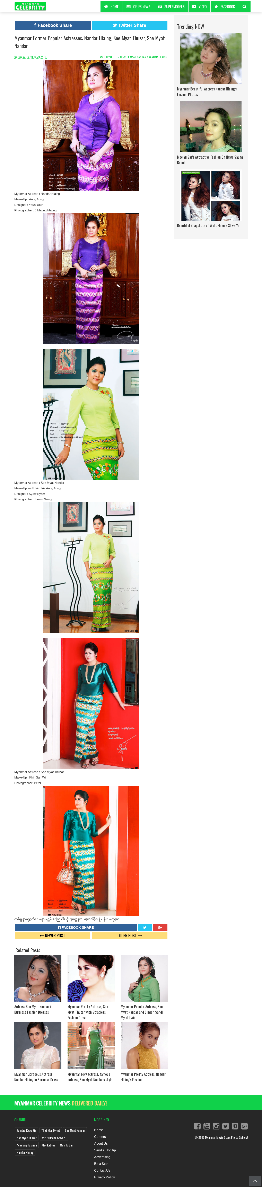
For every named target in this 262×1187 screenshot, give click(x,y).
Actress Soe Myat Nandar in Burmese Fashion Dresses (33, 1009)
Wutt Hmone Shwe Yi (54, 1137)
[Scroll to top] (255, 1181)
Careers (100, 1136)
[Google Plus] (160, 927)
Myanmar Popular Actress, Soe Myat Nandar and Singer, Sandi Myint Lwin (142, 1012)
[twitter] (145, 927)
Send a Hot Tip (105, 1150)
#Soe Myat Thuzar (111, 57)
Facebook (228, 6)
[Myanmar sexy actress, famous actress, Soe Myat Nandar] (91, 1045)
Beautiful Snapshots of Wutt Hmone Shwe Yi (208, 225)
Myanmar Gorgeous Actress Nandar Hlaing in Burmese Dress (36, 1076)
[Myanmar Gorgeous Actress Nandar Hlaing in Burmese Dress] (37, 1045)
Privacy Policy (104, 1177)
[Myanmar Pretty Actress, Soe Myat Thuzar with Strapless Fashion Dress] (91, 978)
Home (98, 1130)
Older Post (127, 935)
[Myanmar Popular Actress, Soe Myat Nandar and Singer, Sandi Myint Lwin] (144, 978)
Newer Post (54, 935)
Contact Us (102, 1170)
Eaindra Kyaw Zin (26, 1130)
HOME (115, 6)
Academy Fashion (27, 1145)
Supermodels (174, 6)
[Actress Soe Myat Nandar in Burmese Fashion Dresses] (37, 978)
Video (203, 6)
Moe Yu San (66, 1145)
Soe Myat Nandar (75, 1130)
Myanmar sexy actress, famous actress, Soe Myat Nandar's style (90, 1076)
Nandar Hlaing (25, 1152)
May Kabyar (48, 1145)
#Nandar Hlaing (157, 57)
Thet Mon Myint (50, 1130)
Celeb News (141, 6)
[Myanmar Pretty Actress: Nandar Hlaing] (144, 1045)
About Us (101, 1143)
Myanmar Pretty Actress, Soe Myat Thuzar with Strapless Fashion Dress (88, 1012)
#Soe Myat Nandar (135, 57)
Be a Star (101, 1164)
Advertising (102, 1157)
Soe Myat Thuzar (27, 1137)
